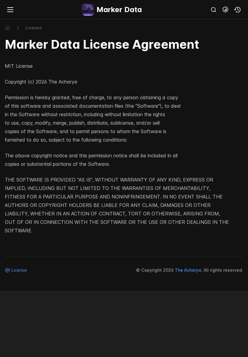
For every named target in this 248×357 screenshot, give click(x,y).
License (33, 27)
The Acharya (188, 270)
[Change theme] (226, 10)
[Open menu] (10, 10)
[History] (238, 10)
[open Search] (213, 10)
